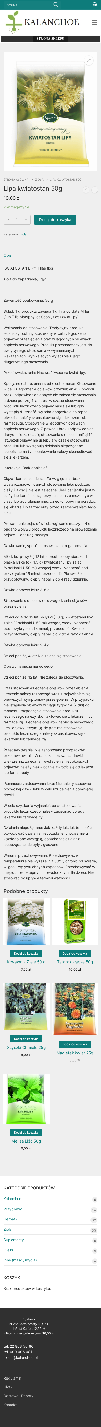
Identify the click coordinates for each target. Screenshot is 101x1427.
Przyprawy (13, 1209)
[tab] (8, 255)
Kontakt (10, 1404)
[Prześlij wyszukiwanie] (56, 5)
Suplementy (14, 1239)
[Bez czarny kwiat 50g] (86, 190)
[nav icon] (94, 22)
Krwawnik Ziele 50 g (26, 961)
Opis (8, 255)
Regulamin (12, 1378)
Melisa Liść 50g (26, 1141)
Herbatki (11, 1219)
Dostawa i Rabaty (18, 1395)
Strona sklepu (50, 38)
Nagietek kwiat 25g (75, 1052)
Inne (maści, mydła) (20, 1260)
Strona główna (16, 179)
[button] (88, 60)
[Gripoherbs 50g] (95, 190)
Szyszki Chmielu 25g (26, 1047)
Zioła (39, 179)
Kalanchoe (12, 1198)
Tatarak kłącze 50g (75, 961)
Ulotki (8, 1387)
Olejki (8, 1250)
